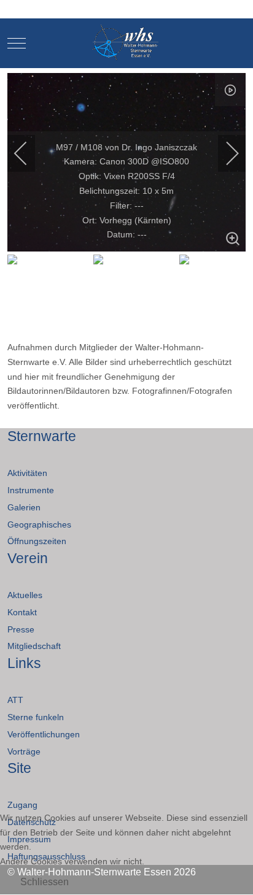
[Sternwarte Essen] (127, 43)
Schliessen (44, 882)
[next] (224, 153)
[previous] (28, 153)
